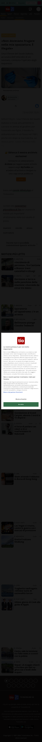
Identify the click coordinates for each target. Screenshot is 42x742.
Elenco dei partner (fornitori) (13, 392)
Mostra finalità (21, 399)
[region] (21, 371)
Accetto (21, 404)
